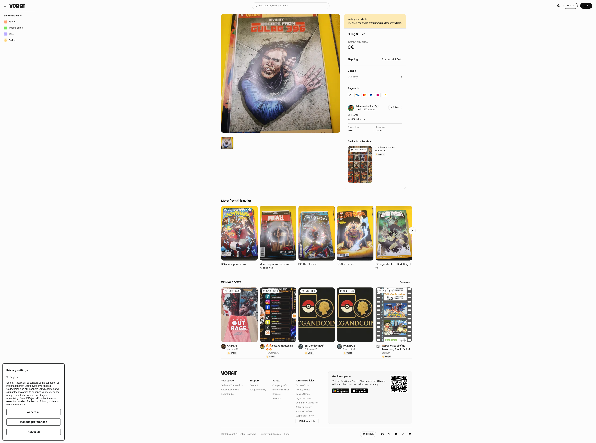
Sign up (570, 6)
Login (586, 6)
